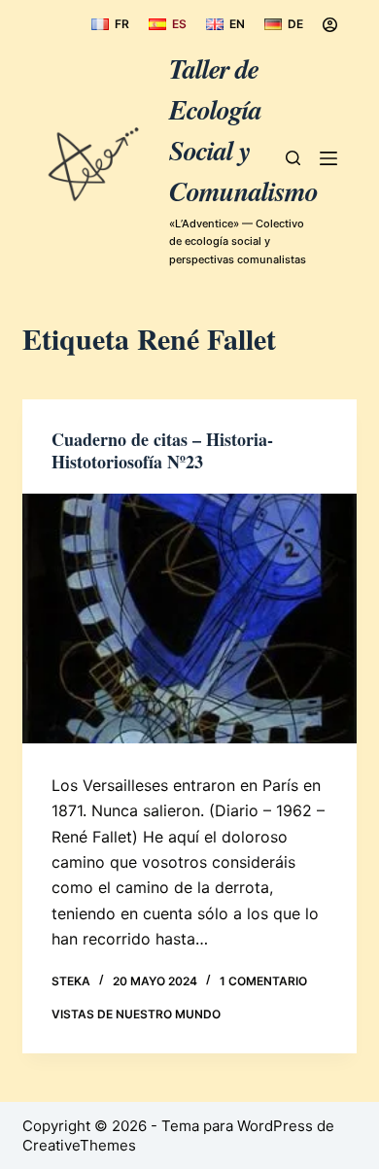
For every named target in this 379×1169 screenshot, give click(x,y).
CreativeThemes (79, 1145)
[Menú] (328, 158)
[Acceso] (330, 24)
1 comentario (263, 981)
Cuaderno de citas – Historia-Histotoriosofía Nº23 (162, 450)
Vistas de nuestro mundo (136, 1014)
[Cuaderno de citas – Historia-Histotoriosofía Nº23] (189, 618)
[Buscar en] (293, 158)
